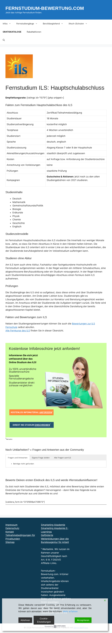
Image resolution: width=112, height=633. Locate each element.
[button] (4, 40)
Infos (5, 23)
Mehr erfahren (70, 611)
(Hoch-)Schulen (76, 23)
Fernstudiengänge (25, 23)
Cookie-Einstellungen (44, 620)
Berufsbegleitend (51, 23)
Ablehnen (25, 620)
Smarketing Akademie (53, 524)
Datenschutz (12, 528)
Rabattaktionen (34, 32)
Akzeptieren (83, 620)
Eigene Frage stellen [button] (41, 458)
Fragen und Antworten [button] (17, 458)
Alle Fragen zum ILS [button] (62, 458)
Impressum (11, 524)
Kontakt (9, 531)
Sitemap (9, 542)
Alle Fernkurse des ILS (17, 330)
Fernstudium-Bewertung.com (44, 8)
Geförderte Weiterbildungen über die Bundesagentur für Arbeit (55, 539)
